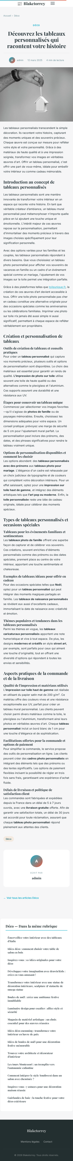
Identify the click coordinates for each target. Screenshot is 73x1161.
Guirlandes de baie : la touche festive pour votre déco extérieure (36, 1099)
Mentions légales (30, 1141)
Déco (17, 15)
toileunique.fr (57, 287)
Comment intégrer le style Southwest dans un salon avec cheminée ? (35, 1077)
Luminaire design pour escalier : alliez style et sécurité (35, 1010)
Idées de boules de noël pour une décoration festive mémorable (34, 1043)
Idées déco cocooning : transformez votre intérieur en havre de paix (32, 1032)
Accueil (7, 15)
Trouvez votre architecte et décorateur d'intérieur (30, 1054)
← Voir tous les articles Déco (21, 897)
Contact (47, 1141)
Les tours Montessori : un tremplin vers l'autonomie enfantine (31, 1066)
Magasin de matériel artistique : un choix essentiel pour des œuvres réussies (32, 1021)
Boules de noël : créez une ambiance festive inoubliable (33, 998)
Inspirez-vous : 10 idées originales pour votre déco (34, 961)
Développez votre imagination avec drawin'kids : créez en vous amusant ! (36, 973)
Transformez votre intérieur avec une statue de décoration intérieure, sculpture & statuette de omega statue (35, 986)
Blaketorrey (31, 3)
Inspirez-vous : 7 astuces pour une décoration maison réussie (34, 1088)
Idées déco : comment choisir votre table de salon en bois (33, 950)
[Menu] (52, 3)
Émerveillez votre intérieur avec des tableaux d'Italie (35, 939)
